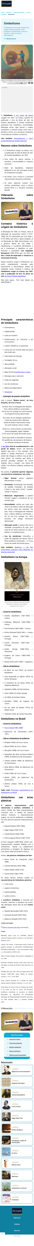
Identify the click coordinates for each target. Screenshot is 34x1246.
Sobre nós (17, 1218)
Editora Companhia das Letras (11, 927)
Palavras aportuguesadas (17, 1055)
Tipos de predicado (15, 1043)
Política (17, 1224)
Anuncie (17, 1231)
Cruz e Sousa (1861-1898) (14, 728)
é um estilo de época (23, 115)
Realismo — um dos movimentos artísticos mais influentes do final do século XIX (17, 549)
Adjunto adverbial (15, 1047)
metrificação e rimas (22, 372)
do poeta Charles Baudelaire (15, 276)
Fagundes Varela (14, 1039)
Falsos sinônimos (15, 1051)
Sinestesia (8, 392)
